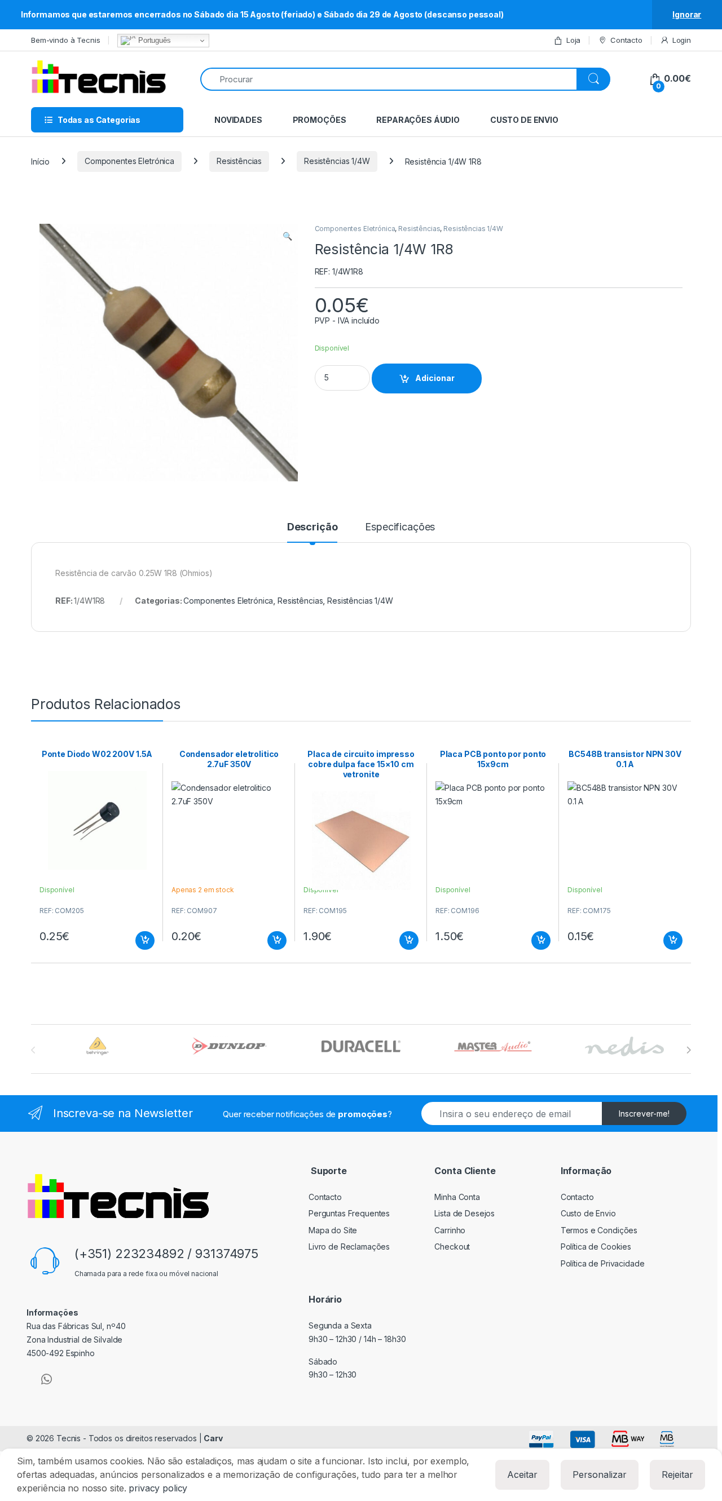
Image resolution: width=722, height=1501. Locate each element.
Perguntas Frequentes (349, 1213)
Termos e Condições (599, 1230)
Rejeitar (677, 1474)
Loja (573, 40)
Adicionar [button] (137, 940)
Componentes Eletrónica (129, 161)
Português (153, 40)
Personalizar (600, 1474)
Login (681, 40)
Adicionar (435, 378)
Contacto (626, 40)
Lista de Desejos (464, 1213)
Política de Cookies (596, 1246)
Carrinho (449, 1230)
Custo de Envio (524, 120)
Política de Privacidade (603, 1263)
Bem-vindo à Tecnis (65, 40)
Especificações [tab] (400, 527)
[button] (287, 236)
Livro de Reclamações (349, 1246)
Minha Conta (456, 1197)
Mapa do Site (333, 1230)
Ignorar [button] (686, 14)
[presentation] (688, 1050)
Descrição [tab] (312, 527)
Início (40, 161)
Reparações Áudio (418, 120)
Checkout (452, 1246)
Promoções (319, 120)
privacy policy (158, 1488)
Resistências (239, 161)
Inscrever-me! (644, 1113)
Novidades (238, 120)
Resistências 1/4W (337, 161)
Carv (213, 1438)
